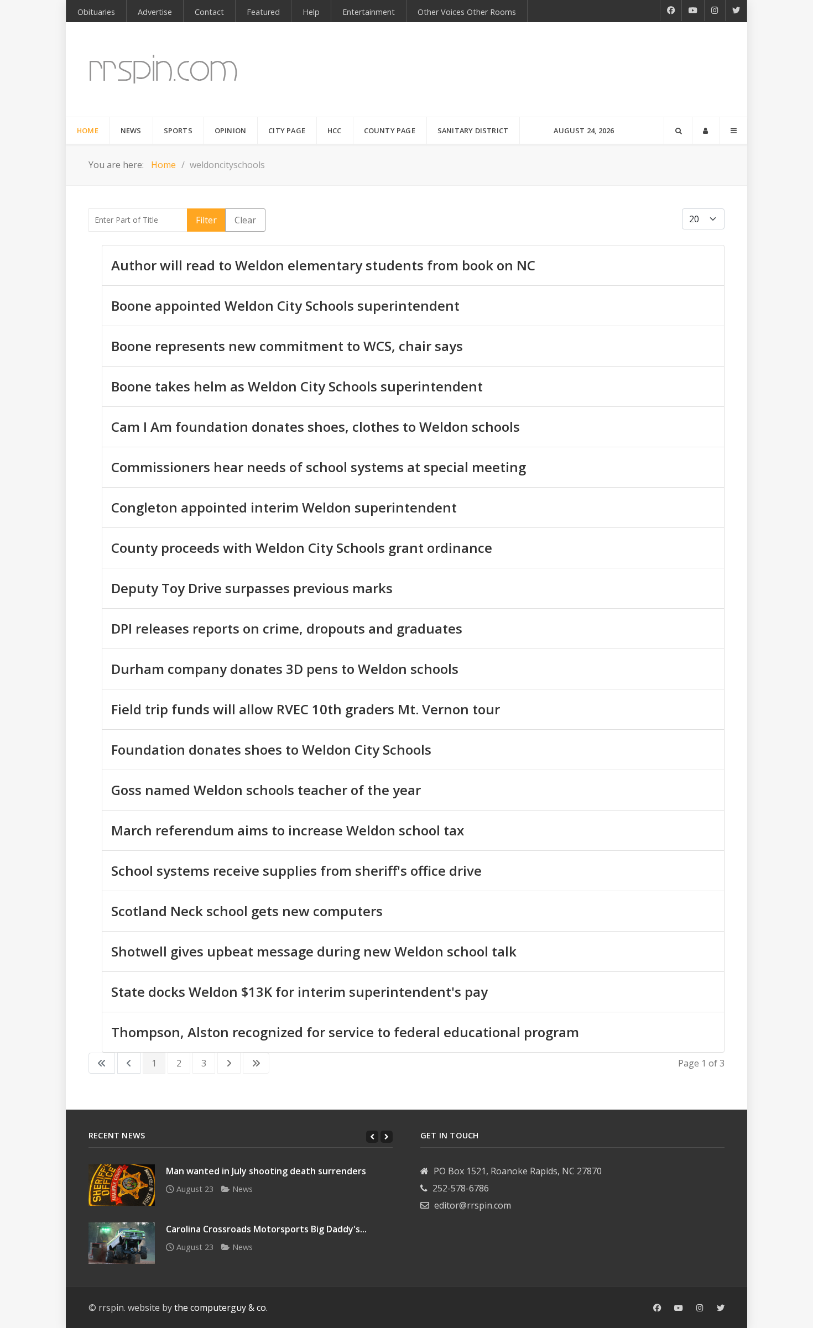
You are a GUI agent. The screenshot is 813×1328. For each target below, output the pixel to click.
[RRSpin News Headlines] (163, 69)
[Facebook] (671, 10)
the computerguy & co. (221, 1307)
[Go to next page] (229, 1063)
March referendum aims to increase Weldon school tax (287, 830)
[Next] (387, 1137)
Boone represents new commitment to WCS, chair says (287, 346)
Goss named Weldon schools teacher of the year (266, 790)
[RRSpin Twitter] (736, 10)
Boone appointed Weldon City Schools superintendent (285, 305)
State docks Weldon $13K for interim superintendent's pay (299, 991)
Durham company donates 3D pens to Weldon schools (284, 669)
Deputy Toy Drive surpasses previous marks (252, 588)
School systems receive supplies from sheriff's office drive (296, 870)
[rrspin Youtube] (679, 1308)
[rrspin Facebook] (657, 1308)
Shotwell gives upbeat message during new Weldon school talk (314, 951)
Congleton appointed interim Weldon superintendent (284, 507)
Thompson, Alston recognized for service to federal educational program (345, 1032)
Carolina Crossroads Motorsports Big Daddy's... (266, 1229)
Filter (206, 220)
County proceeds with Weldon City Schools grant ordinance (301, 547)
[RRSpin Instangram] (715, 10)
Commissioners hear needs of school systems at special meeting (318, 467)
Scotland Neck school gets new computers (247, 911)
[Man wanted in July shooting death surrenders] (121, 1185)
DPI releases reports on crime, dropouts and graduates (286, 628)
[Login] (706, 130)
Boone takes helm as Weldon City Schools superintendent (297, 386)
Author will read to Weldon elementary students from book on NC (323, 265)
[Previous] (372, 1137)
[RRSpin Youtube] (693, 10)
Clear (245, 220)
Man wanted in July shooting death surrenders (266, 1171)
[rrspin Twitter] (720, 1308)
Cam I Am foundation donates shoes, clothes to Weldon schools (315, 426)
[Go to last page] (256, 1063)
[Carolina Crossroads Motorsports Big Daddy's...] (121, 1243)
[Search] (678, 130)
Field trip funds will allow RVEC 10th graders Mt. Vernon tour (305, 709)
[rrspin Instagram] (700, 1308)
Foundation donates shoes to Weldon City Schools (271, 749)
